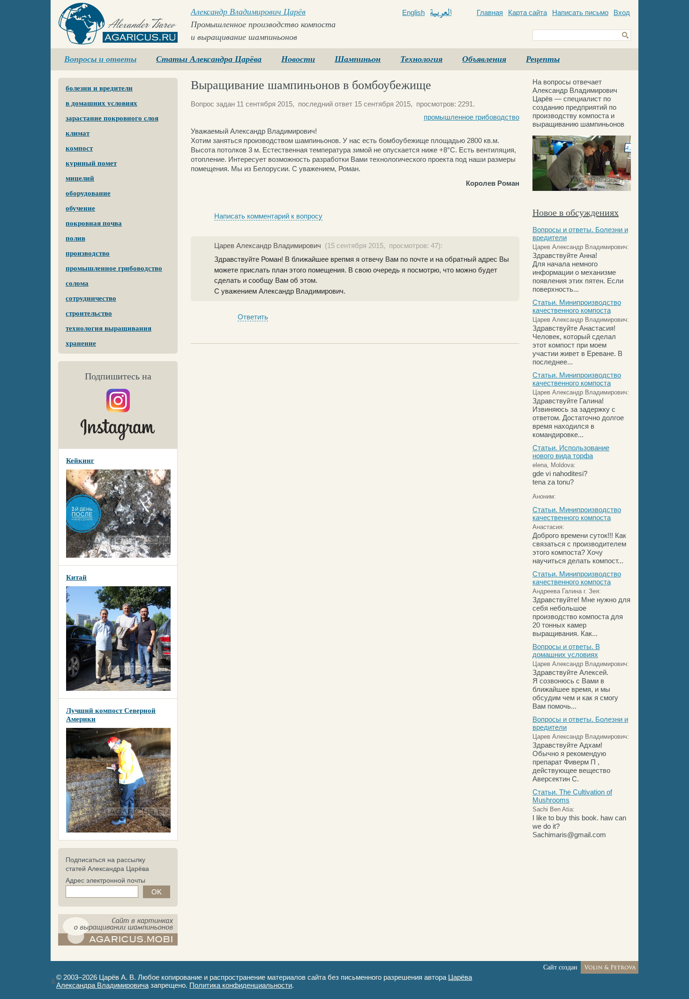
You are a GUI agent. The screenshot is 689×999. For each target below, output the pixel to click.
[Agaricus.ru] (118, 24)
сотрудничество (91, 298)
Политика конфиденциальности (240, 985)
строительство (89, 313)
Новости (298, 59)
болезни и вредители (99, 88)
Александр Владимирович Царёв (248, 11)
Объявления (484, 59)
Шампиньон (358, 59)
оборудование (88, 193)
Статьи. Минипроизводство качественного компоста (576, 306)
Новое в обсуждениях (575, 212)
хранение (81, 343)
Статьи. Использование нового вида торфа (570, 452)
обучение (80, 208)
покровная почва (94, 223)
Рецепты (543, 59)
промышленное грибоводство (114, 268)
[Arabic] (440, 13)
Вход (622, 12)
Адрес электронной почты (105, 880)
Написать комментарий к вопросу (268, 216)
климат (78, 133)
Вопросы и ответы (100, 59)
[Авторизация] (53, 981)
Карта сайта (527, 12)
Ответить (253, 317)
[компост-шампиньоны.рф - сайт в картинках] (118, 930)
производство (88, 253)
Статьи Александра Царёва (209, 59)
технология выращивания (108, 328)
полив (75, 238)
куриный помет (91, 163)
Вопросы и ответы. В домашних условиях (566, 650)
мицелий (80, 178)
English (413, 12)
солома (77, 283)
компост (79, 148)
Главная (490, 12)
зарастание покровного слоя (112, 118)
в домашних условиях (101, 103)
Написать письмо (580, 12)
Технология (421, 59)
